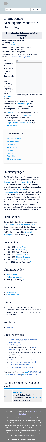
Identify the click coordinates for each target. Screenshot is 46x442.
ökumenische (30, 232)
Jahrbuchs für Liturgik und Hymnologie (18, 224)
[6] (23, 279)
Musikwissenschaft (11, 125)
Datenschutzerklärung (29, 439)
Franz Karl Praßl (22, 259)
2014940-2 (34, 372)
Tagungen (7, 182)
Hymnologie (11, 292)
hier (22, 418)
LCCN (6, 374)
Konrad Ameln (21, 247)
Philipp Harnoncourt (14, 277)
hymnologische (25, 182)
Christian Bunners (23, 257)
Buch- (29, 122)
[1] (25, 51)
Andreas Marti (21, 254)
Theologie (7, 122)
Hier (31, 418)
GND (27, 372)
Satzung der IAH (17, 344)
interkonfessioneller (11, 192)
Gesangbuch (8, 234)
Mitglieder (10, 112)
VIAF (24, 374)
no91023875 (14, 374)
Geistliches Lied (12, 294)
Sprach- (23, 122)
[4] (27, 254)
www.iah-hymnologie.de (20, 56)
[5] (30, 261)
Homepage (10, 327)
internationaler (20, 189)
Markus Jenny (21, 249)
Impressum (12, 439)
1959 (13, 42)
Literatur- (15, 122)
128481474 (31, 374)
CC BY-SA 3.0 (35, 397)
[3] (34, 224)
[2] (29, 108)
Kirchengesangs (23, 103)
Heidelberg (15, 45)
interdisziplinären (27, 115)
